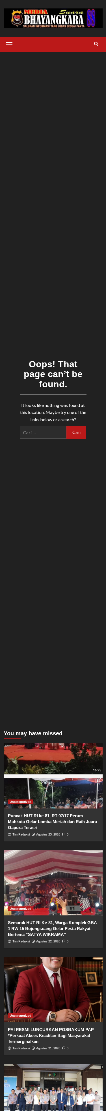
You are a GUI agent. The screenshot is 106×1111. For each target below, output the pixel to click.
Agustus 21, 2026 (48, 1048)
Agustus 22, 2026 (48, 941)
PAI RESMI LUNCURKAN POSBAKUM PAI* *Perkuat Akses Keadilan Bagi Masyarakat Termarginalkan (51, 1035)
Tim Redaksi (21, 834)
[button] (9, 44)
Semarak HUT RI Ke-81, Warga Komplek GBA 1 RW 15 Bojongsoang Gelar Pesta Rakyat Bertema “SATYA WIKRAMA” (52, 928)
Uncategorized (20, 801)
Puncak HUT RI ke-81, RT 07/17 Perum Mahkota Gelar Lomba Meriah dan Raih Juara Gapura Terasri (52, 821)
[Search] (96, 44)
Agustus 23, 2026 (48, 834)
